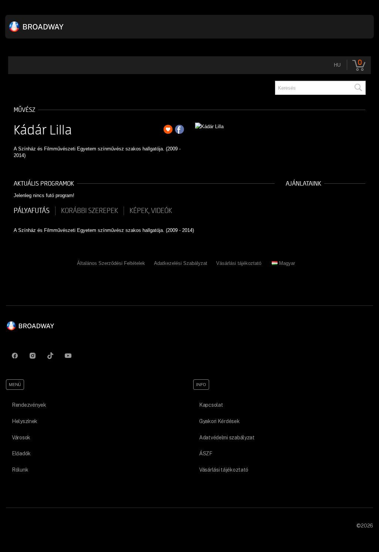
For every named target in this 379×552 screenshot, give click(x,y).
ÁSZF (205, 453)
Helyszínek (24, 421)
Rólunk (20, 470)
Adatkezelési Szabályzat (180, 263)
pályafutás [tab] (32, 211)
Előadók (21, 453)
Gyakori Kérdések (219, 421)
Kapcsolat (211, 405)
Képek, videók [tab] (151, 211)
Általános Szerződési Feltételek (111, 263)
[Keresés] (358, 88)
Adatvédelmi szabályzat (227, 437)
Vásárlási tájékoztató (238, 263)
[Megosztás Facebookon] (179, 129)
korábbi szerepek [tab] (89, 211)
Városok (21, 437)
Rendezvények (29, 405)
